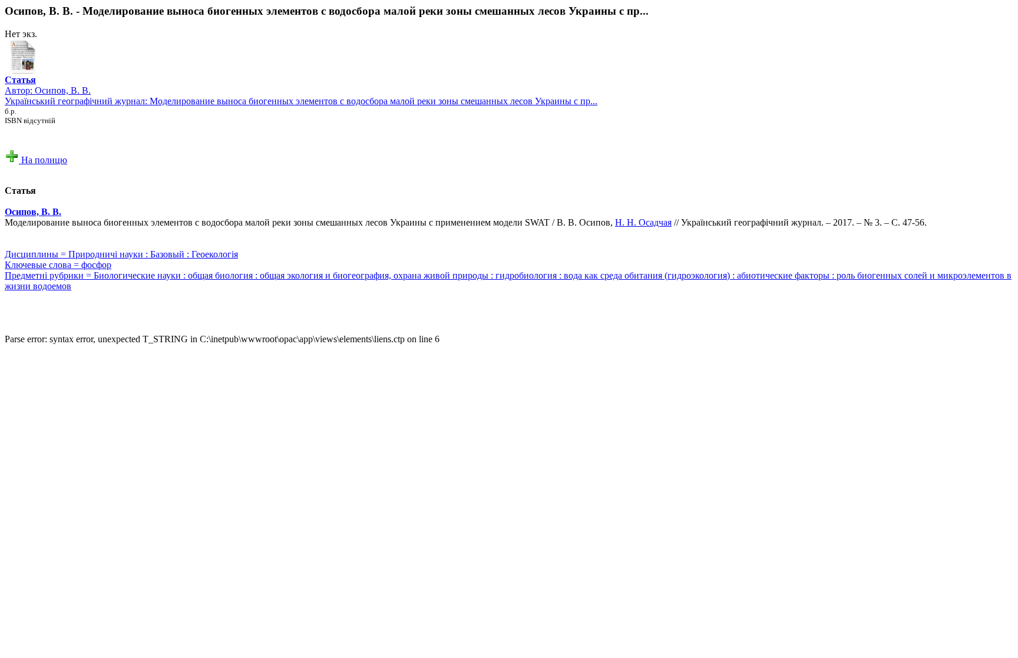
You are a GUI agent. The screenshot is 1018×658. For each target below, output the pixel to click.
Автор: (20, 85)
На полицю (43, 160)
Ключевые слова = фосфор (58, 265)
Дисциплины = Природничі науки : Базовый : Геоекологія (121, 254)
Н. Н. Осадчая (643, 222)
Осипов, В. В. (63, 90)
